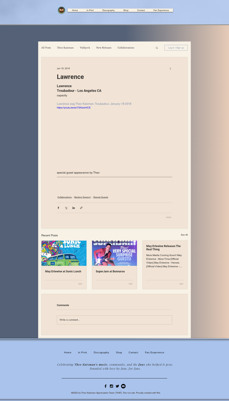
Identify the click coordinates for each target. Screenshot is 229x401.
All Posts (46, 47)
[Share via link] (81, 207)
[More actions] (170, 68)
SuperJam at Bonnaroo (110, 271)
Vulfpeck (85, 47)
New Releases (103, 47)
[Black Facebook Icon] (105, 386)
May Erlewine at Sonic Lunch (63, 271)
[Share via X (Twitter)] (65, 207)
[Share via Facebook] (58, 207)
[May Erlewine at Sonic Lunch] (63, 253)
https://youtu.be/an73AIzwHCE (74, 107)
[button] (156, 47)
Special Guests (100, 197)
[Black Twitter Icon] (117, 386)
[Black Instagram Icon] (111, 386)
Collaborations (126, 47)
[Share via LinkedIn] (73, 207)
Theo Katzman (65, 47)
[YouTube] (123, 386)
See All (184, 235)
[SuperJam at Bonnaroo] (114, 253)
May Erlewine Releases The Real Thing (163, 247)
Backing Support (82, 197)
